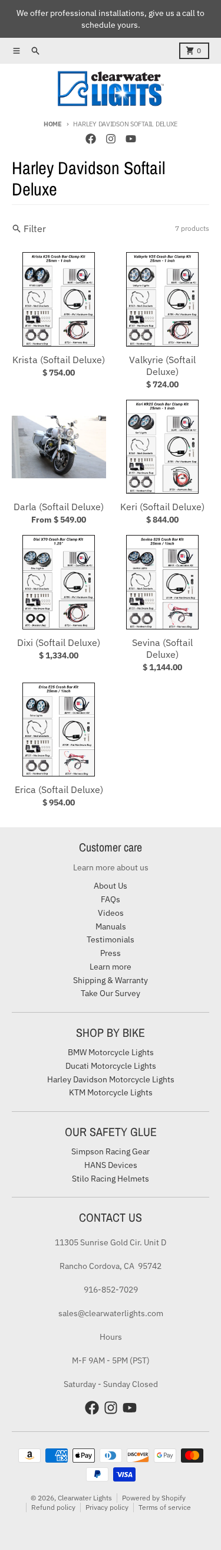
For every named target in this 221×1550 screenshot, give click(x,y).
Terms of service (164, 1507)
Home (53, 124)
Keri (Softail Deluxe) (162, 507)
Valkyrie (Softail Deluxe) (162, 365)
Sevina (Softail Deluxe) (162, 648)
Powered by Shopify (154, 1497)
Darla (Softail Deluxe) (59, 507)
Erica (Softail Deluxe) (59, 789)
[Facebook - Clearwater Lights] (90, 138)
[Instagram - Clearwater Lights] (110, 138)
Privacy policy (106, 1507)
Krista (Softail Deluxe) (58, 360)
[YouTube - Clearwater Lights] (130, 138)
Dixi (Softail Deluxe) (58, 642)
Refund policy (53, 1507)
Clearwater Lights (85, 1497)
